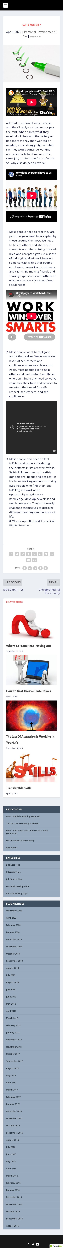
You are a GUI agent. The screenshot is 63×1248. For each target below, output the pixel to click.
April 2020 (11, 917)
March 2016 (12, 1175)
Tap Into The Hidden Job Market (22, 823)
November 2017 (14, 1046)
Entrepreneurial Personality (20, 840)
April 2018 (11, 1011)
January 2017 (12, 1104)
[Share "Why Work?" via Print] (34, 560)
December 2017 (14, 1039)
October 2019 (13, 953)
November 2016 (14, 1118)
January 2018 (12, 1032)
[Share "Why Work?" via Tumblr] (29, 554)
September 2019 (14, 960)
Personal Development (39, 32)
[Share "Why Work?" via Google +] (23, 554)
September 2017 (14, 1061)
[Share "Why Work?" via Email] (29, 560)
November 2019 (14, 946)
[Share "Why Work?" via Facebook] (11, 554)
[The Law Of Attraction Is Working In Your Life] (31, 715)
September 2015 (14, 1218)
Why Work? (11, 847)
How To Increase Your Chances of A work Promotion (27, 832)
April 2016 (11, 1168)
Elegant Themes (26, 1239)
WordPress (51, 1239)
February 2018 (13, 1025)
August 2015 (12, 1225)
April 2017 (11, 1082)
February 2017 (13, 1097)
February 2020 (13, 925)
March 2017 (12, 1089)
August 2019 (12, 968)
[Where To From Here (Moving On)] (31, 624)
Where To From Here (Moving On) (28, 646)
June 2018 (11, 996)
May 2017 (11, 1075)
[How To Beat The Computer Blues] (31, 670)
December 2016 (14, 1111)
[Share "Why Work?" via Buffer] (46, 554)
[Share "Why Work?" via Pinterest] (34, 554)
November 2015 (14, 1204)
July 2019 (10, 975)
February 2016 (13, 1182)
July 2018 (10, 989)
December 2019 (14, 939)
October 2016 (13, 1125)
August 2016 (12, 1140)
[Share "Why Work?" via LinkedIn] (40, 554)
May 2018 (11, 1003)
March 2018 (12, 1018)
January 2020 (12, 932)
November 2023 (14, 910)
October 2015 (13, 1211)
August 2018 (12, 982)
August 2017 (12, 1068)
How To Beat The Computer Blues (28, 691)
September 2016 (14, 1132)
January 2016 (12, 1190)
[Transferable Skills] (31, 767)
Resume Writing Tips (16, 893)
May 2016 (11, 1161)
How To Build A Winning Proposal (23, 816)
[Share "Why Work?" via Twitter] (17, 554)
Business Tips (13, 864)
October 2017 (13, 1053)
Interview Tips (13, 872)
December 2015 (14, 1197)
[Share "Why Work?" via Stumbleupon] (52, 554)
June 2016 (11, 1154)
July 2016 (10, 1147)
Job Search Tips (14, 879)
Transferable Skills (19, 788)
